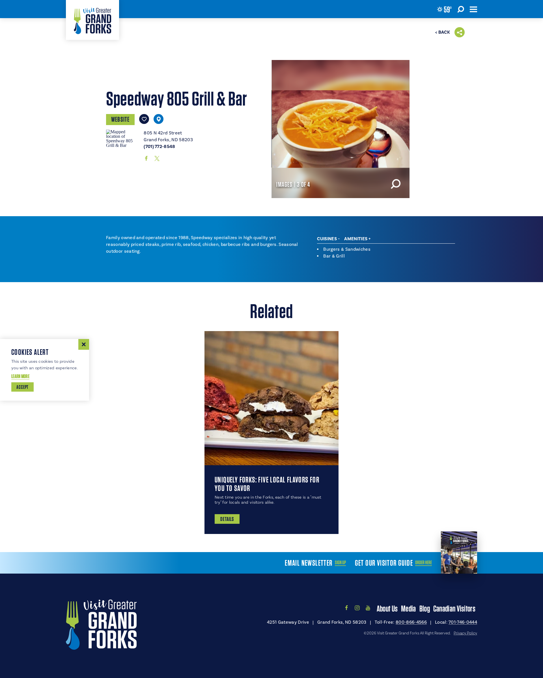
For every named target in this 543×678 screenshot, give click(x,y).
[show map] (158, 119)
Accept (22, 387)
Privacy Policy (465, 633)
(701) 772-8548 (159, 146)
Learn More (20, 376)
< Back (442, 32)
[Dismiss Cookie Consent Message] (83, 344)
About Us (387, 608)
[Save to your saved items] (144, 119)
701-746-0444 (463, 622)
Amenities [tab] (355, 239)
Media (408, 608)
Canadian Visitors (454, 608)
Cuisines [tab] (327, 239)
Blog (424, 608)
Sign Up (340, 562)
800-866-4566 (411, 622)
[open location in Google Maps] (122, 138)
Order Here (423, 562)
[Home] (92, 20)
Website (120, 119)
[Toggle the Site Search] (460, 9)
